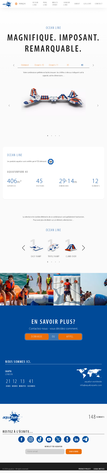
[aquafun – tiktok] (40, 439)
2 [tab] (51, 135)
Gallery (87, 4)
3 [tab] (55, 135)
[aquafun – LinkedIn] (76, 439)
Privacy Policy (85, 469)
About (77, 4)
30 (68, 65)
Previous (13, 65)
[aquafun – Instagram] (30, 439)
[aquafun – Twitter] (58, 439)
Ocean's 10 (39, 65)
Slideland (25, 65)
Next (93, 65)
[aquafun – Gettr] (67, 439)
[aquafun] (7, 4)
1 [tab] (47, 135)
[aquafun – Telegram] (85, 439)
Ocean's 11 (53, 65)
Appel (70, 337)
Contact (99, 4)
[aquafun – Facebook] (21, 439)
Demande (37, 336)
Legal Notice (99, 469)
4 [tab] (59, 135)
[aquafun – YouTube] (49, 439)
